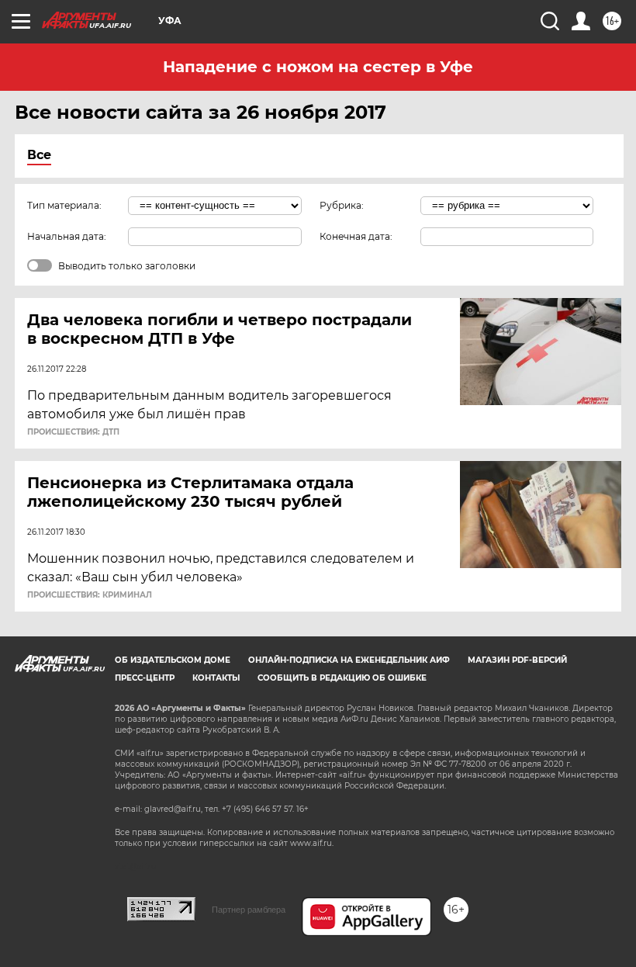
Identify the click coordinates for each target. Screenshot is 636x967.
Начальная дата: (66, 236)
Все (39, 154)
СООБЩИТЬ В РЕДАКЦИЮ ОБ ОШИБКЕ (342, 678)
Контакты (216, 678)
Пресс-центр (145, 678)
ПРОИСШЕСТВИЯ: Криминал (89, 595)
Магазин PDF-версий (517, 660)
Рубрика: (342, 205)
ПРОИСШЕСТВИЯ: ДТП (73, 432)
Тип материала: (64, 205)
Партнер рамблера (248, 909)
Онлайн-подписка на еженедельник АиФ (349, 660)
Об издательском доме (172, 660)
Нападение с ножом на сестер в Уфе (318, 66)
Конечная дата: (356, 236)
